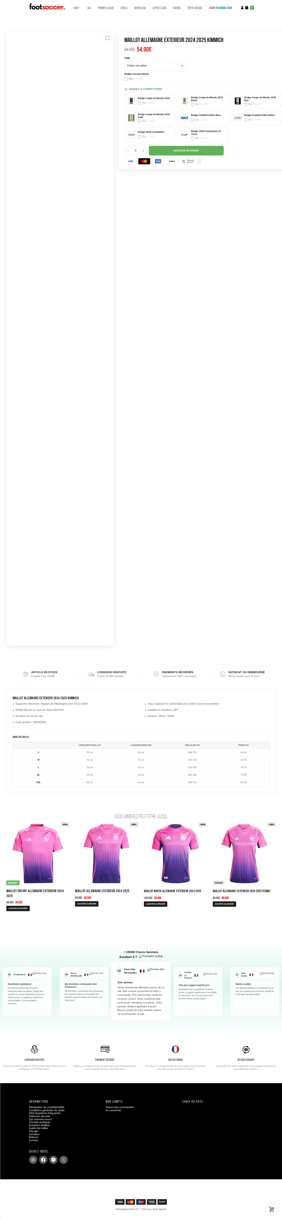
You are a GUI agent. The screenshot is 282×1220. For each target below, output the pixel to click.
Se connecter (113, 1110)
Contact (33, 1140)
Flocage (33, 1131)
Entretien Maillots (39, 1125)
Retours (33, 1137)
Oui (136, 79)
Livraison (34, 1134)
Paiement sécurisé (39, 1116)
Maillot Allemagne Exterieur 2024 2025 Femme (242, 891)
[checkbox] (149, 76)
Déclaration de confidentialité (46, 1107)
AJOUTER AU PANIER (17, 908)
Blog (31, 1143)
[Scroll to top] (141, 1203)
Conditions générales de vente (46, 1110)
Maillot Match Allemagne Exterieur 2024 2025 (172, 891)
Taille (127, 58)
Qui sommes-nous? (40, 1119)
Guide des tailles (38, 1128)
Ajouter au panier (186, 151)
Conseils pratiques (39, 1122)
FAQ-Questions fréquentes (45, 1113)
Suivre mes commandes (120, 1107)
